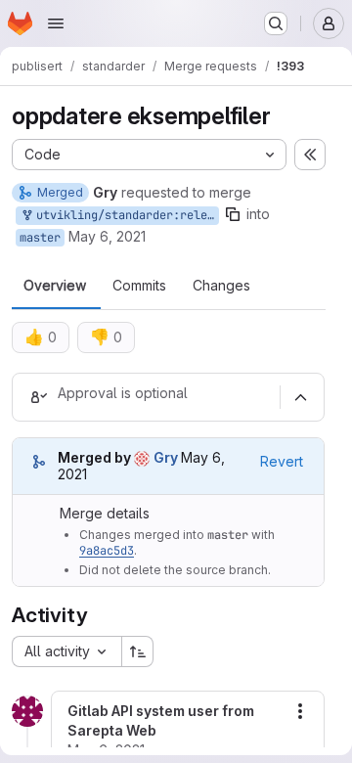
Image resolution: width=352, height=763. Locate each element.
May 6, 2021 (107, 236)
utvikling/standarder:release (124, 215)
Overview (54, 285)
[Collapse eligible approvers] (300, 397)
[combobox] (66, 651)
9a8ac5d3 (106, 551)
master (40, 238)
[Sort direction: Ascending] (138, 651)
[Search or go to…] (275, 23)
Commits (139, 285)
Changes (221, 285)
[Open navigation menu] (55, 23)
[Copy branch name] (232, 214)
